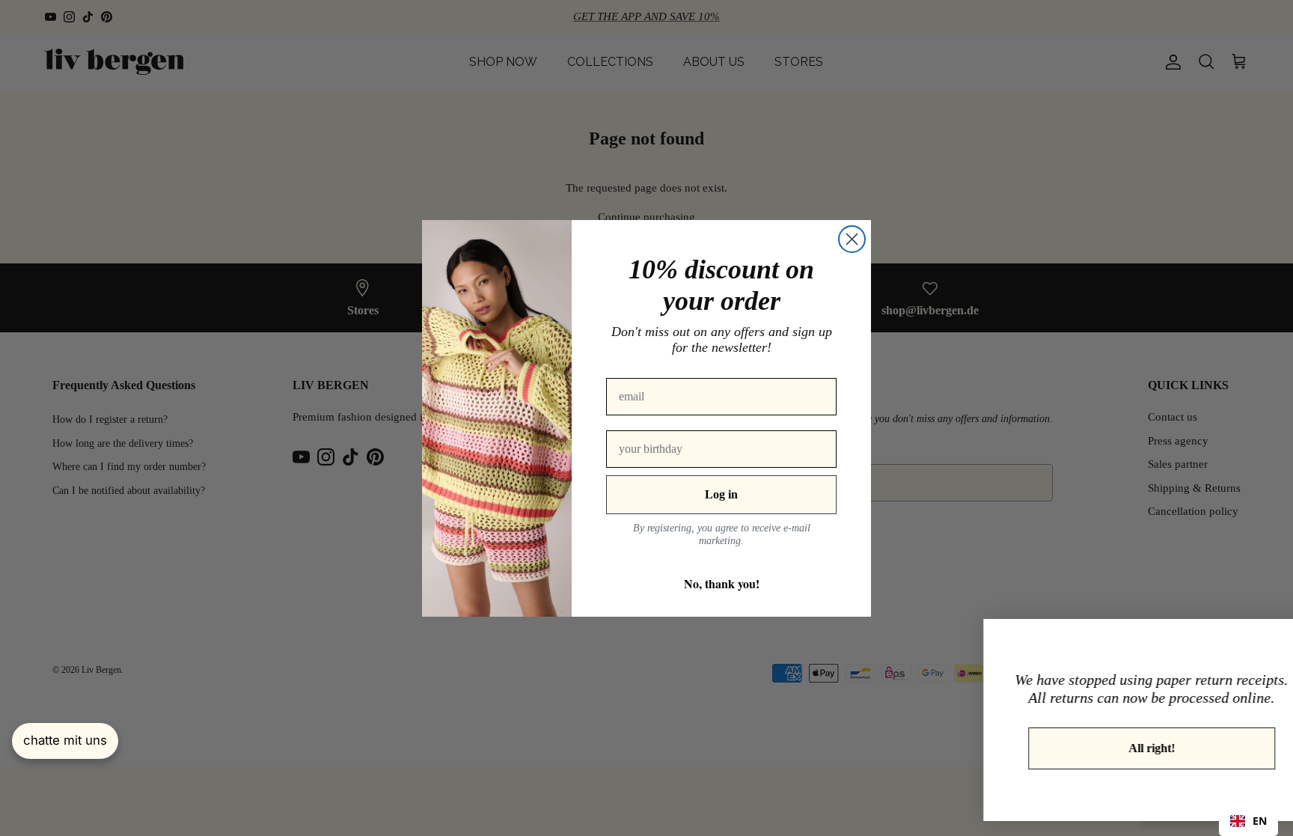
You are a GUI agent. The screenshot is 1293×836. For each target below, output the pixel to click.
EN (1260, 821)
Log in (721, 494)
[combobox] (1248, 821)
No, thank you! (721, 583)
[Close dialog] (852, 239)
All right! (1109, 748)
